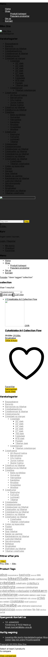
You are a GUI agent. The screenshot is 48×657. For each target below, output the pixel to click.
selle (19, 606)
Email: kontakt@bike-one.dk (18, 627)
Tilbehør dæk (21, 85)
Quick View (10, 391)
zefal (2, 612)
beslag (3, 579)
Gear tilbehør (11, 173)
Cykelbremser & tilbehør (16, 53)
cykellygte (7, 587)
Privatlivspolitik (32, 640)
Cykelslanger (16, 88)
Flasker (8, 168)
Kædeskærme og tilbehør (17, 178)
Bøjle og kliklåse (17, 115)
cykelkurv (33, 583)
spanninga (7, 609)
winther (43, 610)
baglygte (24, 574)
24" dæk (19, 68)
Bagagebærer (11, 44)
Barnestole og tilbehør (15, 48)
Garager (9, 171)
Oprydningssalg (12, 183)
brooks (32, 579)
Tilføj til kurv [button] (11, 340)
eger (38, 595)
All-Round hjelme (18, 95)
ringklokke (17, 601)
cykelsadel (22, 590)
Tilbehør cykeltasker (20, 164)
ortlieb (41, 598)
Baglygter (15, 134)
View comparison (8, 656)
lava (17, 598)
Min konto (9, 245)
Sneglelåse (15, 127)
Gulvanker (15, 117)
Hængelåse (15, 119)
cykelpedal (20, 587)
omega (33, 598)
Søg (26, 221)
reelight (6, 602)
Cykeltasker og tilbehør (16, 159)
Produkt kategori (18, 14)
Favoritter (10, 250)
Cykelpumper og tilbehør (17, 149)
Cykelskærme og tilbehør (17, 154)
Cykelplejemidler (13, 146)
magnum (23, 598)
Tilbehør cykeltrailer (14, 193)
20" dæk (19, 63)
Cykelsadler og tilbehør (16, 151)
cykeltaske (23, 595)
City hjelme (15, 100)
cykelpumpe (31, 587)
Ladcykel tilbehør (13, 181)
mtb (29, 598)
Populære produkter (19, 16)
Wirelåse (14, 129)
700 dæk (19, 75)
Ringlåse (14, 124)
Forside (3, 277)
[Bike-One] (5, 31)
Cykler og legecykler (14, 166)
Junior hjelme (17, 102)
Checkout (9, 248)
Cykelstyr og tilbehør (15, 156)
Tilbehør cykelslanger (25, 90)
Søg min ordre (18, 640)
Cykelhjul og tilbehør (15, 107)
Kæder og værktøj (13, 176)
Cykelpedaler (11, 144)
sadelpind (33, 602)
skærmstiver (36, 606)
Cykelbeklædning (13, 51)
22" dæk (19, 66)
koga (43, 595)
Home (8, 9)
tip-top (36, 609)
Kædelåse (15, 122)
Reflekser (9, 186)
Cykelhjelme (11, 93)
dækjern (32, 595)
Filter (3, 561)
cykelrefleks (8, 590)
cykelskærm (38, 591)
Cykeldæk (15, 61)
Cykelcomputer (12, 56)
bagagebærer (13, 575)
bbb (39, 575)
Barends (9, 46)
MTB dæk (19, 80)
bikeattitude (18, 578)
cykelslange (9, 594)
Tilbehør (14, 141)
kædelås (3, 598)
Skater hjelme (17, 105)
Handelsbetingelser (33, 637)
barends (33, 575)
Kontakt (9, 21)
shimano (26, 605)
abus (3, 574)
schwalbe (8, 605)
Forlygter (14, 137)
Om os (8, 18)
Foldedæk (20, 78)
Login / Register (7, 241)
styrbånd (18, 610)
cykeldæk (7, 583)
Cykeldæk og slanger (15, 58)
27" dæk (19, 73)
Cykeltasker (16, 161)
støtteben (27, 610)
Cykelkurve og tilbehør (16, 110)
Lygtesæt (14, 139)
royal (26, 602)
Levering (9, 637)
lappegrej (11, 598)
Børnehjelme (16, 97)
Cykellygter (10, 132)
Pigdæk (19, 83)
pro (1, 602)
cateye (40, 579)
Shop (7, 11)
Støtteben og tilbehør (15, 190)
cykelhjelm (21, 583)
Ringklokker (10, 188)
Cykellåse (9, 112)
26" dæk (19, 70)
